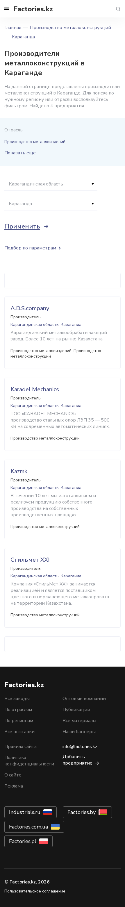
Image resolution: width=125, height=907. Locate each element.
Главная (12, 27)
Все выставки (19, 732)
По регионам (18, 720)
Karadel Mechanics (34, 389)
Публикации (76, 709)
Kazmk (18, 471)
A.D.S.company (29, 308)
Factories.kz (33, 9)
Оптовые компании (84, 698)
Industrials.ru (24, 812)
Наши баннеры (79, 732)
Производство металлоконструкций (70, 27)
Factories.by (81, 812)
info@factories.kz (80, 746)
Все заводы (17, 698)
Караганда (23, 37)
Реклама (13, 786)
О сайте (13, 775)
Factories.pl (22, 841)
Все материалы (79, 720)
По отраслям (18, 709)
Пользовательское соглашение (34, 891)
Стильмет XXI (30, 560)
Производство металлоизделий (34, 141)
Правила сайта (20, 746)
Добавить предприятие (77, 760)
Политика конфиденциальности (29, 760)
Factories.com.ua (28, 826)
